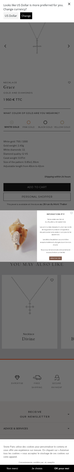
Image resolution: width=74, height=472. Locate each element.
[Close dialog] (71, 212)
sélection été (55, 258)
